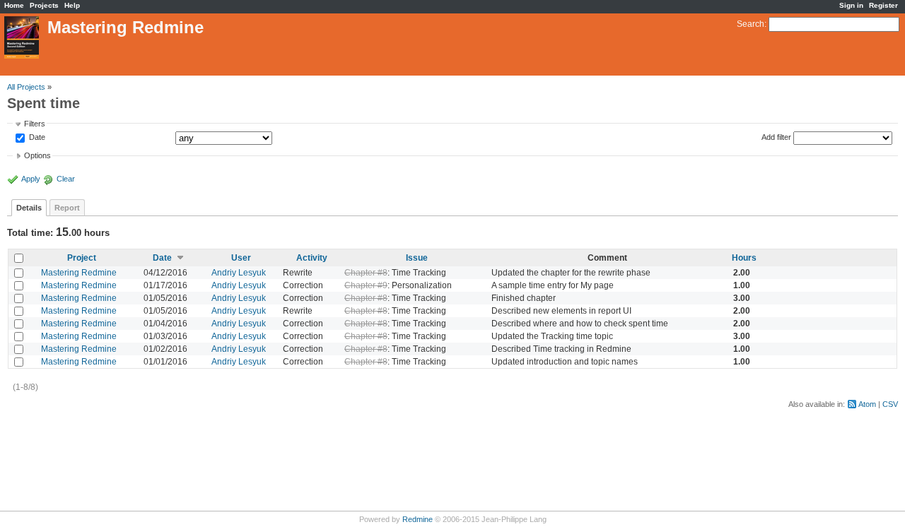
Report (67, 207)
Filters (34, 123)
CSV (890, 404)
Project (81, 258)
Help (72, 5)
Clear (66, 178)
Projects (44, 5)
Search (750, 24)
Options (37, 155)
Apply (30, 178)
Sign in (851, 5)
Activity (311, 258)
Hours (744, 258)
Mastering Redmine (79, 273)
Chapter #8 (365, 273)
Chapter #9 (365, 285)
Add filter (776, 137)
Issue (417, 258)
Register (883, 5)
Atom (867, 404)
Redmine (417, 519)
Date (36, 138)
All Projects (26, 87)
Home (14, 5)
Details (29, 207)
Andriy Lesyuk (238, 273)
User (241, 258)
